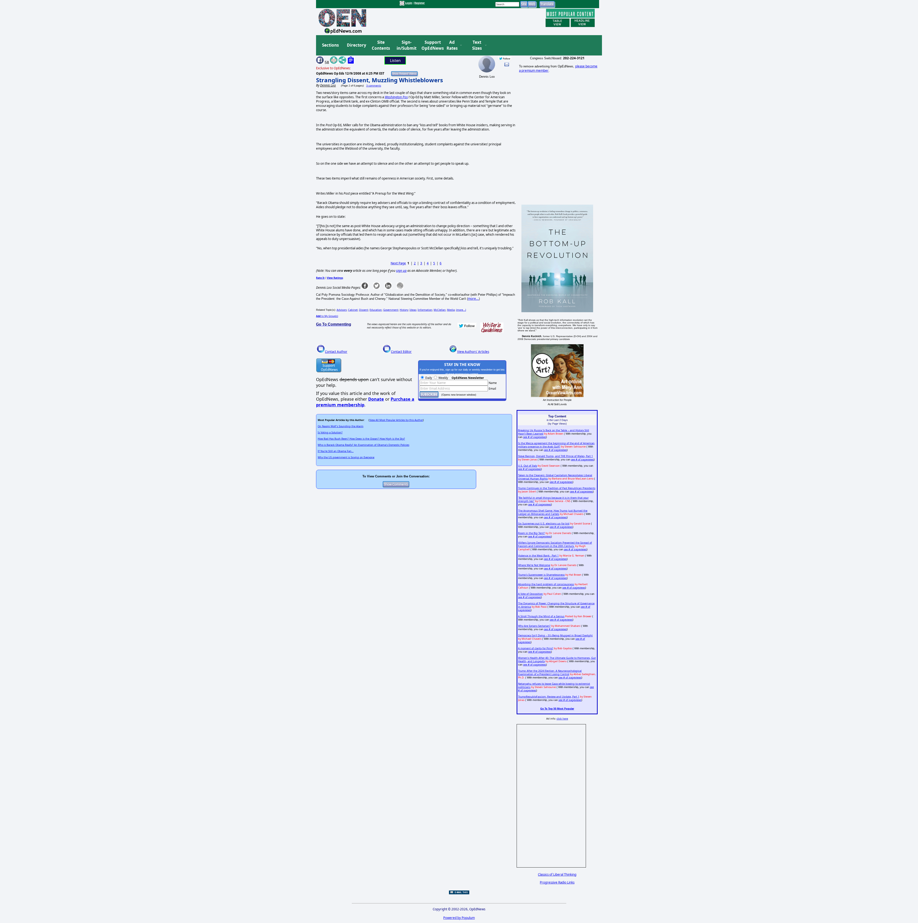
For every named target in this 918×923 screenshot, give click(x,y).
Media (451, 309)
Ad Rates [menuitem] (452, 45)
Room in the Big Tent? (531, 533)
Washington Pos (396, 97)
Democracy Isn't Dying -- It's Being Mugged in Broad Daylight (555, 635)
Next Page (398, 263)
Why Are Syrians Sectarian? (534, 626)
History (404, 309)
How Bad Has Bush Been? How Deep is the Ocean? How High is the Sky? (361, 438)
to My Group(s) (327, 316)
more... (473, 298)
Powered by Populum (459, 918)
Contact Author (336, 352)
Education (376, 309)
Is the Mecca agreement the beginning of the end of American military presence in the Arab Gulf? (556, 445)
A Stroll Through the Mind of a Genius (541, 616)
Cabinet (353, 309)
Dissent (363, 309)
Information (425, 309)
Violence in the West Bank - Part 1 (538, 555)
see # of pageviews (534, 437)
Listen (395, 60)
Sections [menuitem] (330, 45)
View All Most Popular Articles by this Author (396, 420)
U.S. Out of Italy (527, 465)
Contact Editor (401, 352)
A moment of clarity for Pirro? (535, 648)
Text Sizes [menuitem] (477, 45)
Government (390, 309)
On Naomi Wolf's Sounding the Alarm (340, 426)
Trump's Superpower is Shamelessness (541, 574)
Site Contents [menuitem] (381, 45)
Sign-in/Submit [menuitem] (406, 45)
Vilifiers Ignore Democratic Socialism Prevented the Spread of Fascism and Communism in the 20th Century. (555, 544)
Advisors (342, 309)
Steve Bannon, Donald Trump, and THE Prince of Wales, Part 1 (555, 456)
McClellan (440, 309)
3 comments (373, 85)
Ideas (413, 309)
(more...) (461, 309)
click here (562, 718)
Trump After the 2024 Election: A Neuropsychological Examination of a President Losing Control (550, 672)
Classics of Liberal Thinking (557, 874)
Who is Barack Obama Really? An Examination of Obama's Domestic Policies (363, 445)
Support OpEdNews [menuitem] (430, 45)
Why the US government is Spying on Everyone (346, 457)
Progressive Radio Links (557, 882)
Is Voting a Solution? (330, 432)
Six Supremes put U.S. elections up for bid (543, 523)
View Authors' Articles (473, 352)
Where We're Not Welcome (534, 565)
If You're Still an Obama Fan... (336, 451)
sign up (401, 270)
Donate (376, 399)
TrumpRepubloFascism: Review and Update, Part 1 (548, 696)
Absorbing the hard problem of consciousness (546, 584)
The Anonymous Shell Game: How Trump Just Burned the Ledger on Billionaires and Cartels (552, 512)
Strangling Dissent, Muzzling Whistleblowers (379, 80)
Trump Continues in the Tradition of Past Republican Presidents (556, 488)
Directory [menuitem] (356, 45)
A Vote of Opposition (530, 593)
